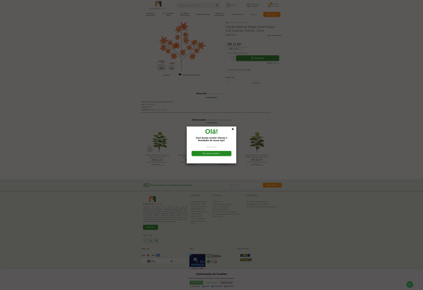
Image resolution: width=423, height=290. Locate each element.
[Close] (234, 130)
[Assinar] (211, 153)
